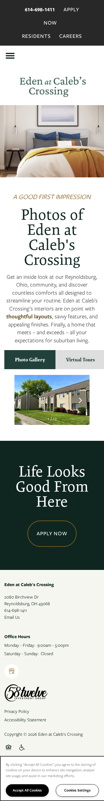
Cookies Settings (77, 790)
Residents (36, 36)
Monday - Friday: (19, 645)
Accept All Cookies (27, 790)
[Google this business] (11, 671)
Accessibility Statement (25, 720)
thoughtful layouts (29, 316)
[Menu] (10, 56)
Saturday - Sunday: (21, 654)
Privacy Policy (16, 711)
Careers (70, 36)
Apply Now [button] (52, 533)
